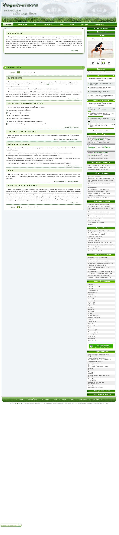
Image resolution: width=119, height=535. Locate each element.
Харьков (90, 305)
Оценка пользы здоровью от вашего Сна (99, 167)
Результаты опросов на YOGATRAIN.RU (99, 165)
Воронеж (90, 303)
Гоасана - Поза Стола (93, 248)
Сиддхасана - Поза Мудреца (95, 236)
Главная (21, 399)
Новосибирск (91, 292)
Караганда (91, 338)
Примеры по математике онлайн (97, 72)
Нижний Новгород (93, 315)
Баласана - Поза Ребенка (94, 238)
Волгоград (91, 334)
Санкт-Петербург (92, 286)
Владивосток (91, 330)
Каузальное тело (92, 187)
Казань (89, 311)
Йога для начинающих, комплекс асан (99, 275)
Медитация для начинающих (96, 222)
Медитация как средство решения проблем (100, 213)
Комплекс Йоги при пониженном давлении (100, 263)
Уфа (89, 319)
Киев (89, 288)
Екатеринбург (92, 290)
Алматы (90, 301)
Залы (55, 399)
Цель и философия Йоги (94, 176)
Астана (90, 309)
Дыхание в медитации (94, 220)
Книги (72, 399)
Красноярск (91, 340)
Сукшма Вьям (98, 139)
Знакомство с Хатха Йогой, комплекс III (100, 273)
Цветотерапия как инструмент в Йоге (98, 191)
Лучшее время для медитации (96, 216)
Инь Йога (90, 224)
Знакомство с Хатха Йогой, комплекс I (99, 277)
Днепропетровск (92, 317)
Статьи (64, 399)
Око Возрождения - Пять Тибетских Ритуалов (100, 231)
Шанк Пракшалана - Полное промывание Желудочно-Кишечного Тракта (99, 233)
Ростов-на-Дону (92, 325)
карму (48, 84)
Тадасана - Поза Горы (94, 240)
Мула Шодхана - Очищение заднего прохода (100, 244)
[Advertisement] (44, 59)
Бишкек (90, 313)
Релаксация (92, 269)
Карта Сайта (95, 399)
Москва (90, 284)
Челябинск (91, 296)
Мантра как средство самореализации (98, 204)
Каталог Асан (45, 399)
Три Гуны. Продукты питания (96, 195)
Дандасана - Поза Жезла (94, 246)
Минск (89, 294)
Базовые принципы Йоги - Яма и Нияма (99, 193)
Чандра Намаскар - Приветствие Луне (98, 189)
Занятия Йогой (32, 399)
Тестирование (83, 399)
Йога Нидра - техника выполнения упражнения (101, 178)
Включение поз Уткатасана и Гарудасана (100, 271)
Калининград (91, 332)
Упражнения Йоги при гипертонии (98, 267)
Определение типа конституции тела (98, 169)
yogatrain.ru (18, 403)
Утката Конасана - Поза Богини (96, 251)
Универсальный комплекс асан (97, 265)
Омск (89, 327)
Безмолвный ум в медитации (95, 218)
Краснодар (91, 321)
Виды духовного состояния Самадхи (98, 197)
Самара (90, 298)
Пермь (89, 323)
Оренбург (90, 336)
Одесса (90, 307)
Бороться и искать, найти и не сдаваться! (99, 206)
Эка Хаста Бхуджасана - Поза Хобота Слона (100, 242)
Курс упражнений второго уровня (98, 261)
